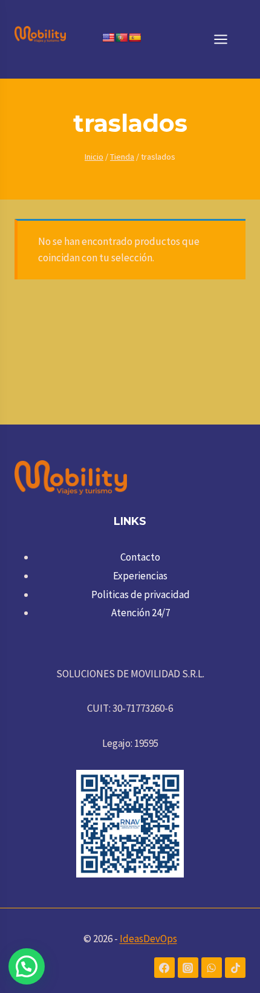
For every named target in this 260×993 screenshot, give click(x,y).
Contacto (140, 557)
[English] (108, 37)
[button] (26, 966)
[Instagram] (188, 967)
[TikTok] (235, 967)
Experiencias (140, 575)
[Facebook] (164, 967)
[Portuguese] (121, 37)
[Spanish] (135, 37)
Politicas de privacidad (140, 594)
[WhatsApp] (211, 967)
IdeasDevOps (148, 938)
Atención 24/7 (140, 612)
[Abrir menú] (226, 39)
